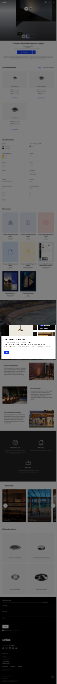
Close (6, 352)
